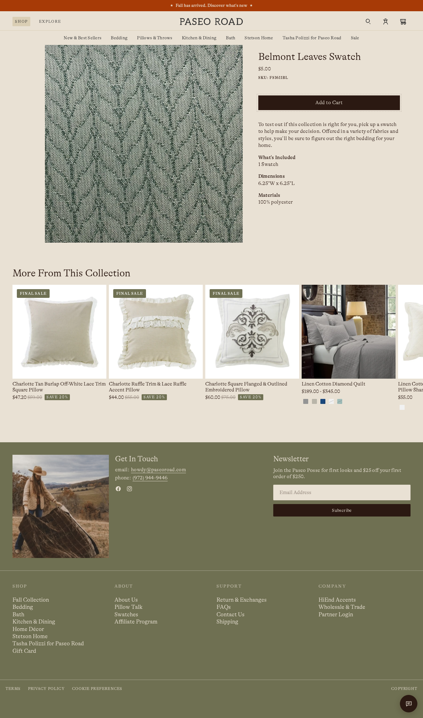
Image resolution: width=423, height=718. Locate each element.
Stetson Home (259, 37)
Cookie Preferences (97, 688)
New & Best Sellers (82, 37)
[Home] (211, 21)
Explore (50, 21)
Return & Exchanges (241, 600)
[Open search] (368, 21)
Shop (21, 21)
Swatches (126, 614)
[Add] (96, 369)
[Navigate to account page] (385, 21)
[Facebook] (118, 489)
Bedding (119, 37)
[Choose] (385, 369)
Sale (355, 37)
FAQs (223, 607)
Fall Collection (30, 600)
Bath (230, 37)
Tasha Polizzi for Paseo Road (312, 37)
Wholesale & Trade (341, 607)
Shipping (227, 622)
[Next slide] (410, 348)
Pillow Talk (128, 607)
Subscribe (342, 510)
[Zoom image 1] (144, 144)
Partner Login (335, 614)
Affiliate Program (136, 622)
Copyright (404, 688)
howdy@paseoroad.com (158, 470)
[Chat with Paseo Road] (408, 703)
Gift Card (24, 651)
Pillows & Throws (154, 37)
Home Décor (28, 629)
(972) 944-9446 (150, 478)
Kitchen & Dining (199, 37)
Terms (13, 688)
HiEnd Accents (337, 600)
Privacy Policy (46, 688)
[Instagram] (129, 489)
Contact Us (230, 614)
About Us (126, 600)
